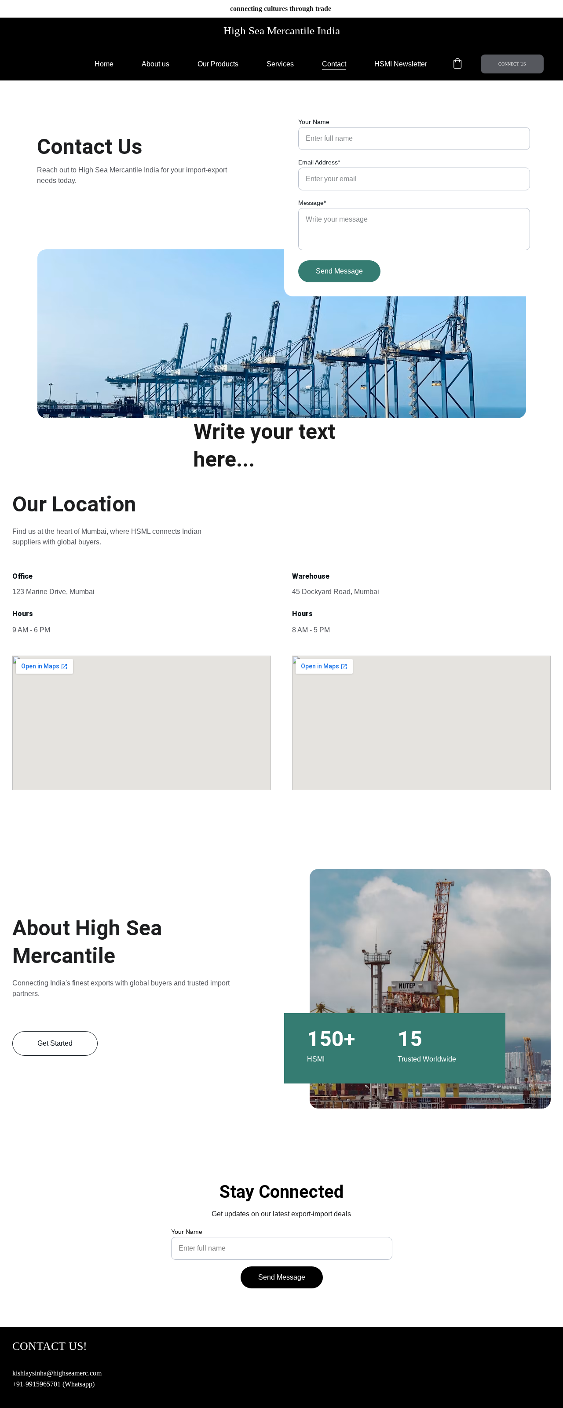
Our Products (217, 64)
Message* (312, 202)
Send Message (339, 271)
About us (155, 64)
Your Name (313, 121)
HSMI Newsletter (400, 64)
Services (280, 64)
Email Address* (319, 162)
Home (104, 64)
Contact (334, 64)
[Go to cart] (457, 64)
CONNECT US (512, 64)
